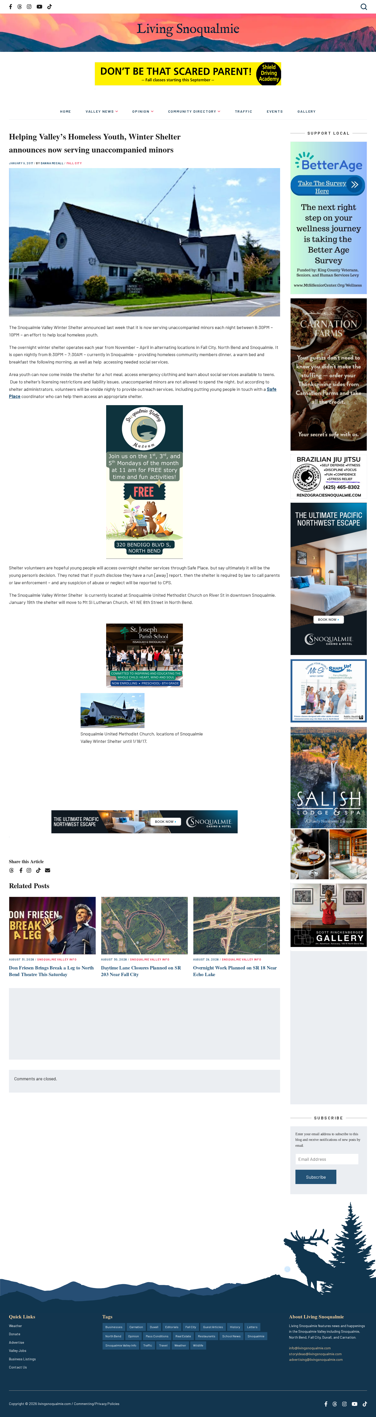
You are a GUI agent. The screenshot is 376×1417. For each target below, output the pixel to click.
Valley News (100, 111)
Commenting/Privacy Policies (96, 1403)
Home (65, 111)
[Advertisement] (144, 1024)
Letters (252, 1327)
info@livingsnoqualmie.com (310, 1348)
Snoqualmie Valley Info (57, 959)
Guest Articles (213, 1327)
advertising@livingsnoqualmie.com (316, 1359)
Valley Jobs (17, 1350)
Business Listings (22, 1359)
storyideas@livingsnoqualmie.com (315, 1354)
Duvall (154, 1327)
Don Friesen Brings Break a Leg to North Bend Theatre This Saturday (51, 971)
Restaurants (206, 1336)
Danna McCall (52, 163)
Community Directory (192, 111)
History (235, 1327)
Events (275, 111)
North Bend (113, 1336)
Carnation (136, 1327)
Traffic (243, 111)
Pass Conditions (157, 1336)
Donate (14, 1334)
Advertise (16, 1342)
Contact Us (18, 1367)
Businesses (114, 1327)
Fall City (74, 163)
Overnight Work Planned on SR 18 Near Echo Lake (235, 971)
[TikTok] (40, 871)
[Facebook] (22, 871)
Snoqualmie (256, 1336)
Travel (163, 1345)
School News (231, 1336)
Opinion (141, 111)
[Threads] (13, 871)
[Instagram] (30, 871)
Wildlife (198, 1345)
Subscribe (316, 1177)
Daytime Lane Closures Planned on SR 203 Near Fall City (141, 971)
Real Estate (183, 1336)
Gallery (306, 111)
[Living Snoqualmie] (188, 30)
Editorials (172, 1327)
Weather (15, 1326)
